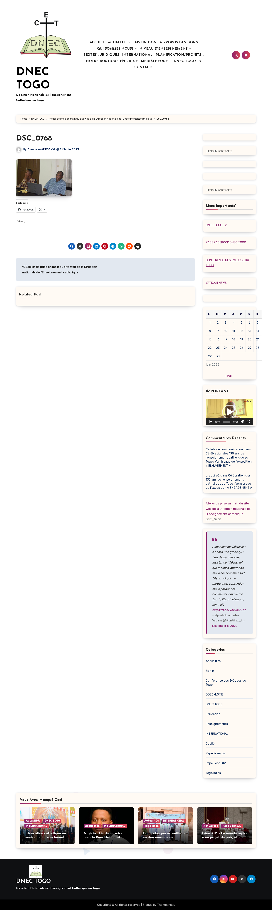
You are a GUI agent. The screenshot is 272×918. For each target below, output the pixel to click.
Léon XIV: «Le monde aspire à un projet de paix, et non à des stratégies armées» (225, 837)
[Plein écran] (248, 422)
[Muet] (242, 422)
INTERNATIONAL (137, 55)
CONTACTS (143, 67)
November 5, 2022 (225, 626)
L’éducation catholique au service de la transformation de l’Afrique (46, 837)
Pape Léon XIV (216, 763)
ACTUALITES (119, 42)
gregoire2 (213, 475)
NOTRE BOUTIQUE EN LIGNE (112, 61)
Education (213, 714)
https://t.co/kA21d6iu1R (228, 610)
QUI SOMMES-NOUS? (116, 49)
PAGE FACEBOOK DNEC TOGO (226, 242)
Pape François (216, 753)
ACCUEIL (97, 42)
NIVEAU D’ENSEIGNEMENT (164, 49)
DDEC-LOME (214, 694)
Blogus (147, 905)
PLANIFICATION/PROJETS (179, 55)
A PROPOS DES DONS (179, 42)
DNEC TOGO (214, 704)
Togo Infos (213, 773)
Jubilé (210, 743)
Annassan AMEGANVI (41, 149)
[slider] (226, 422)
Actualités (213, 661)
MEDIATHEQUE (155, 61)
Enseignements (217, 724)
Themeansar (165, 905)
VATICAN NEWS (216, 283)
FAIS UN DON (144, 42)
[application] (229, 412)
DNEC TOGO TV (188, 61)
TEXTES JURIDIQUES (101, 55)
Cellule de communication (224, 449)
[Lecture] (210, 422)
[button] (229, 412)
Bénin (210, 671)
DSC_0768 (34, 138)
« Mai (228, 376)
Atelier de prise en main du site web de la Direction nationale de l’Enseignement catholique (228, 509)
